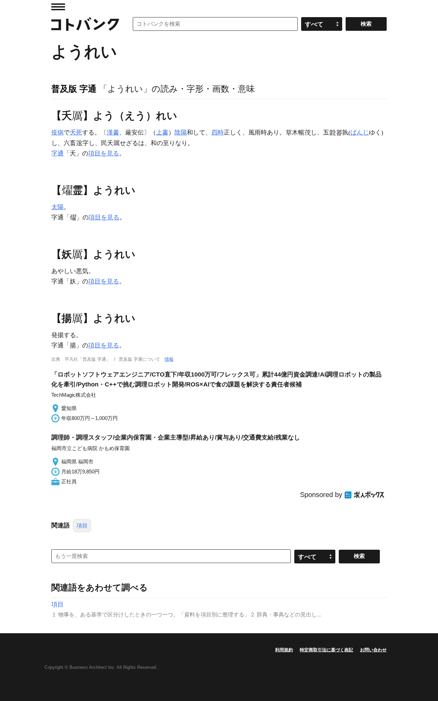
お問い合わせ (373, 649)
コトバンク (85, 24)
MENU (58, 7)
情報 (169, 359)
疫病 (57, 132)
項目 (82, 525)
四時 (217, 132)
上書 (162, 132)
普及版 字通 (73, 88)
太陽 (57, 207)
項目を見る (103, 153)
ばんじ (359, 132)
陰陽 (181, 132)
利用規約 (284, 649)
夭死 (76, 132)
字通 (57, 153)
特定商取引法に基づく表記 (326, 649)
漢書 (113, 132)
